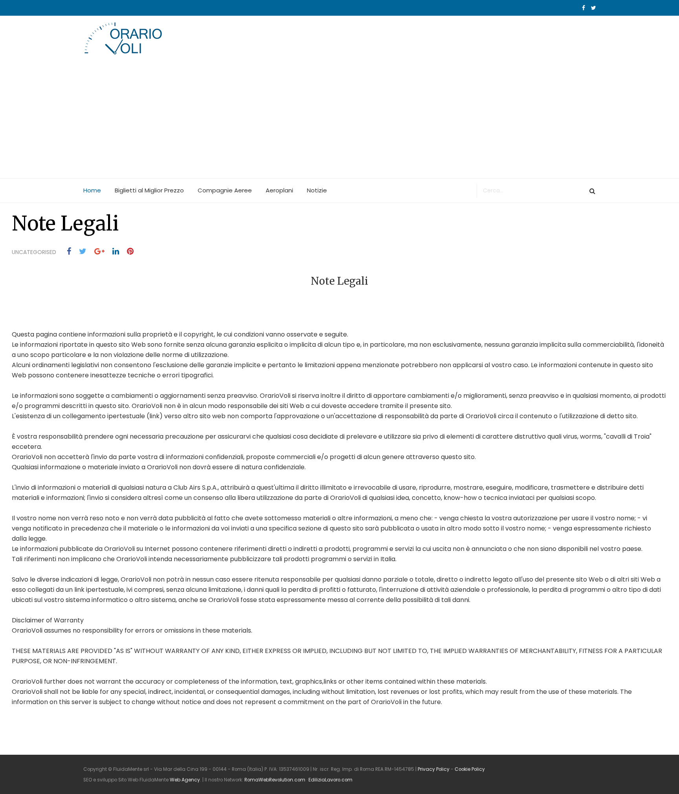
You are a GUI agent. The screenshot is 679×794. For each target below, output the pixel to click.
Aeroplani (279, 190)
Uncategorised (34, 252)
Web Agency (185, 780)
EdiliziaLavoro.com (330, 780)
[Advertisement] (339, 119)
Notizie (317, 190)
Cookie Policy (470, 769)
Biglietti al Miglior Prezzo (149, 190)
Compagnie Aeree (225, 190)
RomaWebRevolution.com (274, 780)
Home (92, 190)
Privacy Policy (434, 769)
